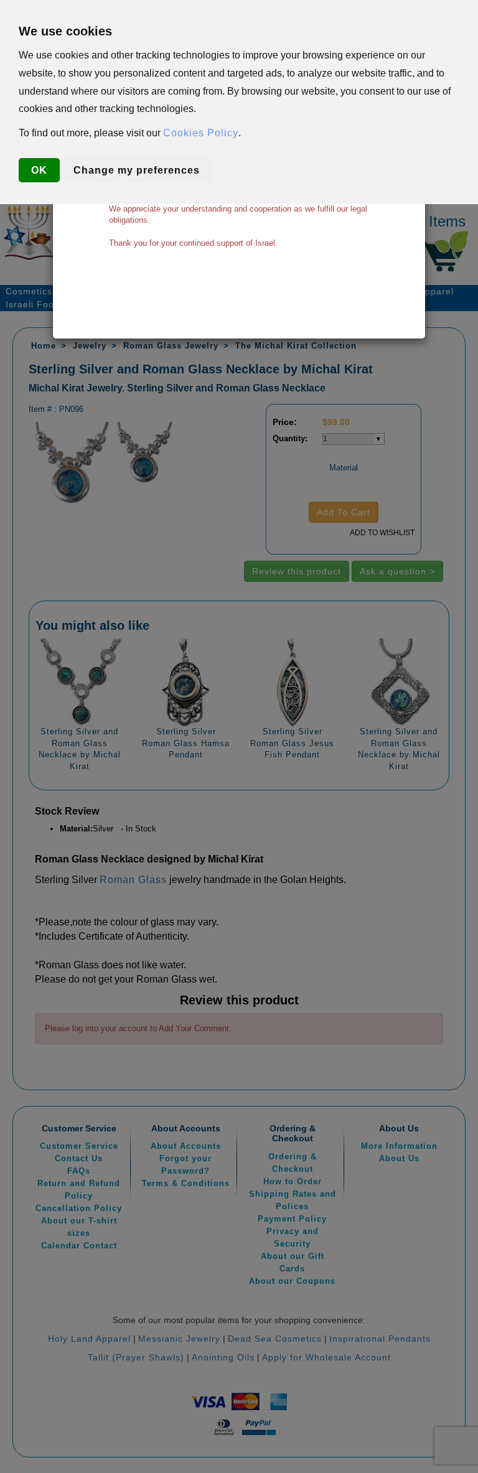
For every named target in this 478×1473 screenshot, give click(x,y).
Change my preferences (136, 170)
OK (39, 170)
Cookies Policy (200, 133)
